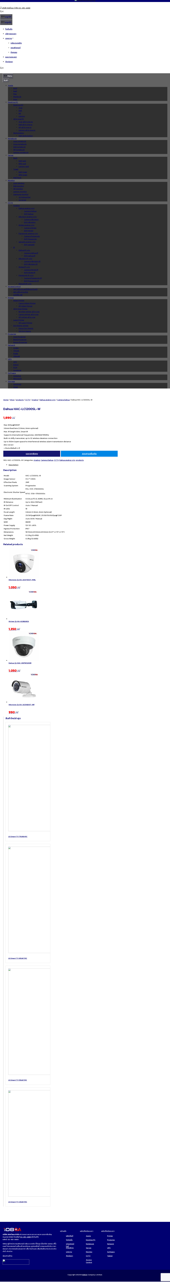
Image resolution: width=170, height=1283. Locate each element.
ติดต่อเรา (9, 61)
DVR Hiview (28, 230)
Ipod (15, 88)
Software (12, 373)
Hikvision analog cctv (28, 216)
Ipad (15, 91)
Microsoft (17, 378)
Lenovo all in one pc (27, 130)
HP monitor (18, 188)
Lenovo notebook (21, 152)
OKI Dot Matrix (25, 331)
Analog (16, 205)
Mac (15, 94)
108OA (84, 1274)
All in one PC (18, 119)
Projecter (12, 334)
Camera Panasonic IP (33, 278)
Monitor (11, 180)
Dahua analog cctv (27, 208)
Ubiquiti (16, 356)
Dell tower (23, 172)
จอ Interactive (24, 197)
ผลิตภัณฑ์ (69, 1236)
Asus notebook (20, 144)
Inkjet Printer (18, 300)
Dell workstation (26, 135)
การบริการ (70, 1248)
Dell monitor (18, 186)
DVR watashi (29, 244)
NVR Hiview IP (29, 272)
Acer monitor (18, 183)
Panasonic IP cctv (26, 275)
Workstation (18, 133)
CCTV (10, 202)
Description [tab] (13, 464)
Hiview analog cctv (26, 225)
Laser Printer (18, 320)
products (20, 399)
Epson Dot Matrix (26, 328)
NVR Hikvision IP (31, 264)
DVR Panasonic (30, 239)
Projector (111, 1240)
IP (14, 247)
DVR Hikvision (29, 222)
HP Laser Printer (25, 322)
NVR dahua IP (29, 255)
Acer (20, 107)
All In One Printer (20, 309)
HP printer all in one (27, 317)
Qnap (15, 387)
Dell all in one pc (25, 124)
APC (15, 362)
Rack (15, 158)
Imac (15, 99)
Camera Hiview (30, 228)
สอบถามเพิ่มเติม (89, 453)
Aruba (15, 348)
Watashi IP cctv (25, 283)
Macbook (17, 96)
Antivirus (17, 376)
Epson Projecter (20, 342)
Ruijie (15, 353)
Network (11, 345)
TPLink (16, 350)
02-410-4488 (25, 1237)
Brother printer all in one (29, 311)
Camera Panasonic (32, 236)
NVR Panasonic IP (31, 281)
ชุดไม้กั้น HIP (18, 295)
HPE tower (23, 175)
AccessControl (14, 286)
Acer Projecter (19, 336)
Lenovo (22, 116)
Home (5, 399)
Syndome (17, 370)
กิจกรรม (14, 52)
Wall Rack (17, 177)
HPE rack (22, 163)
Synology (17, 384)
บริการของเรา (10, 33)
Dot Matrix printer (20, 325)
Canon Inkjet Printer (27, 303)
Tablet (109, 1256)
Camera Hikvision (31, 219)
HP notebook (19, 149)
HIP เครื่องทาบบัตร (20, 292)
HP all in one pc (25, 127)
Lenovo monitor (20, 191)
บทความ (8, 38)
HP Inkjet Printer (25, 306)
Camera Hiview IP (31, 269)
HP (20, 113)
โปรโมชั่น (8, 29)
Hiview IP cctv (24, 267)
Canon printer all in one (28, 314)
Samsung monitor (20, 194)
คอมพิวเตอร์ (15, 47)
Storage (11, 381)
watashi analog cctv (27, 242)
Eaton (15, 364)
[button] (2, 11)
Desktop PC (13, 102)
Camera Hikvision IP (32, 261)
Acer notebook (19, 141)
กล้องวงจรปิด (16, 43)
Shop (12, 399)
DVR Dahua (28, 214)
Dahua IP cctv (24, 250)
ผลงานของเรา (11, 57)
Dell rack (22, 161)
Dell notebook (19, 147)
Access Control (89, 1261)
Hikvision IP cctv (25, 258)
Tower (15, 169)
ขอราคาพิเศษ (32, 453)
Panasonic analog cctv (28, 233)
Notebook (12, 138)
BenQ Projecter (19, 339)
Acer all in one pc (26, 121)
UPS (10, 359)
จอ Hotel (22, 200)
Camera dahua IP (31, 253)
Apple (10, 85)
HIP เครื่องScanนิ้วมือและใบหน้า (25, 289)
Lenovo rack (24, 166)
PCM (15, 367)
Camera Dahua (30, 211)
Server (10, 155)
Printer (11, 297)
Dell (20, 110)
